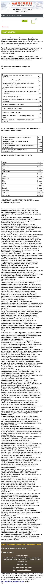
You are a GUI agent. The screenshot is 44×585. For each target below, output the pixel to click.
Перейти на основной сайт (22, 568)
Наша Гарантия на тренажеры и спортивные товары (21, 544)
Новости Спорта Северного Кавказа (13, 548)
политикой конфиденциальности (13, 581)
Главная (5, 27)
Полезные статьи (7, 552)
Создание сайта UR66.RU (22, 570)
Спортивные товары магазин (11, 15)
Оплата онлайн (22, 564)
